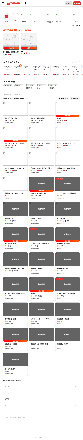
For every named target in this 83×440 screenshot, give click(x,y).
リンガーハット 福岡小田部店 (67, 193)
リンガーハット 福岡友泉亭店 (40, 244)
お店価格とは (17, 94)
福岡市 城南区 (17, 417)
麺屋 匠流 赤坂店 (63, 319)
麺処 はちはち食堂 (11, 344)
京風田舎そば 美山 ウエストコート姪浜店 (15, 194)
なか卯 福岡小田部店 (38, 118)
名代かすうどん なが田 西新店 (41, 168)
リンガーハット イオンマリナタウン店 (41, 320)
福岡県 (11, 417)
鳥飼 (24, 417)
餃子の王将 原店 (10, 319)
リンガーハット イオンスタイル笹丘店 (15, 169)
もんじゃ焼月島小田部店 (38, 193)
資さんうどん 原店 (11, 118)
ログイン (69, 3)
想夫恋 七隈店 (36, 218)
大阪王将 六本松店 (63, 244)
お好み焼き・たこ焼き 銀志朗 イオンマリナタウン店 (15, 144)
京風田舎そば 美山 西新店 (66, 168)
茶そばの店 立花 (10, 369)
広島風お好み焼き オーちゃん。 (15, 269)
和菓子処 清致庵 (62, 344)
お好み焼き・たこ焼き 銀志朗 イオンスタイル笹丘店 (41, 144)
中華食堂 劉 (9, 218)
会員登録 (77, 3)
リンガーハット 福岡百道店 (66, 294)
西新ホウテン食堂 (62, 269)
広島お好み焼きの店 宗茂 (39, 344)
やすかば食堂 (61, 218)
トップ (6, 417)
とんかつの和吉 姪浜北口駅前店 (15, 295)
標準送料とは (8, 94)
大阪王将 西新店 (36, 269)
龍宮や (59, 118)
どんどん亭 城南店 (11, 244)
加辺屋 (33, 294)
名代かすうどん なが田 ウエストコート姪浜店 (67, 144)
